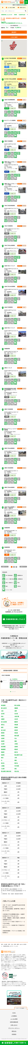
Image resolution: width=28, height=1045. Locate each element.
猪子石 (16, 752)
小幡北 (16, 744)
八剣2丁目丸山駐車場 (8, 245)
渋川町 (16, 719)
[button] (14, 47)
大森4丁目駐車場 (7, 307)
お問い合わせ (14, 1025)
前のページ (4, 566)
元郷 (15, 711)
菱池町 (16, 749)
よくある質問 (14, 1019)
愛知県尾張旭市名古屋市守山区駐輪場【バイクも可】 (9, 389)
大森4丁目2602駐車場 (8, 287)
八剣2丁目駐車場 (7, 226)
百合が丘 (16, 771)
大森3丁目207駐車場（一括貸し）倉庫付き (9, 507)
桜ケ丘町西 (4, 722)
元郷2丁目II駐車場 (7, 468)
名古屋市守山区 (22, 14)
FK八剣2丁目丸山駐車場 (9, 79)
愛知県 (15, 14)
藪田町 (16, 722)
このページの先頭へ (20, 1008)
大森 (2, 711)
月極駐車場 (6, 349)
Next (26, 681)
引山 (15, 738)
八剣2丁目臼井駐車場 (8, 206)
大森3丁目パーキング (8, 328)
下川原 (2, 768)
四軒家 (2, 735)
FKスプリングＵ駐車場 (8, 120)
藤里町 (2, 752)
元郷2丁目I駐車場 (7, 409)
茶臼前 (16, 733)
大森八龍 (16, 716)
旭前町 (2, 741)
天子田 (16, 713)
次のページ (23, 566)
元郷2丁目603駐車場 (8, 487)
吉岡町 (16, 746)
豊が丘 (16, 763)
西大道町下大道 (18, 755)
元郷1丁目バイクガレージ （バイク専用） (9, 162)
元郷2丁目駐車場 (7, 141)
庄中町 (2, 713)
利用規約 (14, 1034)
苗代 (15, 768)
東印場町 (3, 746)
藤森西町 (3, 749)
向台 (2, 716)
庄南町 (2, 738)
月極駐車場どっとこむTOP (6, 14)
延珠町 (16, 730)
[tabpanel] (14, 681)
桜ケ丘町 (3, 730)
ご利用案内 (14, 1016)
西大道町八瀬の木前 (6, 771)
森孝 (2, 727)
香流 (2, 757)
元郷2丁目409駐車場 (8, 448)
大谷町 (2, 744)
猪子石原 (16, 735)
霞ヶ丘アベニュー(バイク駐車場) (9, 429)
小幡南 (2, 766)
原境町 (16, 727)
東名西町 (3, 705)
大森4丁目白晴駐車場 (8, 100)
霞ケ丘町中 (4, 708)
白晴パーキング (7, 368)
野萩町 (2, 733)
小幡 (15, 757)
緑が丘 (2, 763)
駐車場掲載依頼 (14, 1022)
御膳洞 (16, 708)
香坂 (15, 760)
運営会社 (14, 1031)
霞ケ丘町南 (17, 705)
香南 (15, 741)
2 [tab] (11, 691)
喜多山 (2, 724)
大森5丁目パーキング (8, 266)
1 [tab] (10, 691)
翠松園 (16, 724)
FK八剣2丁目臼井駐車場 (9, 58)
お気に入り (13, 67)
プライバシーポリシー (14, 1028)
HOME (14, 1013)
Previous (1, 681)
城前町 (2, 755)
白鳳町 (2, 719)
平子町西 (16, 766)
